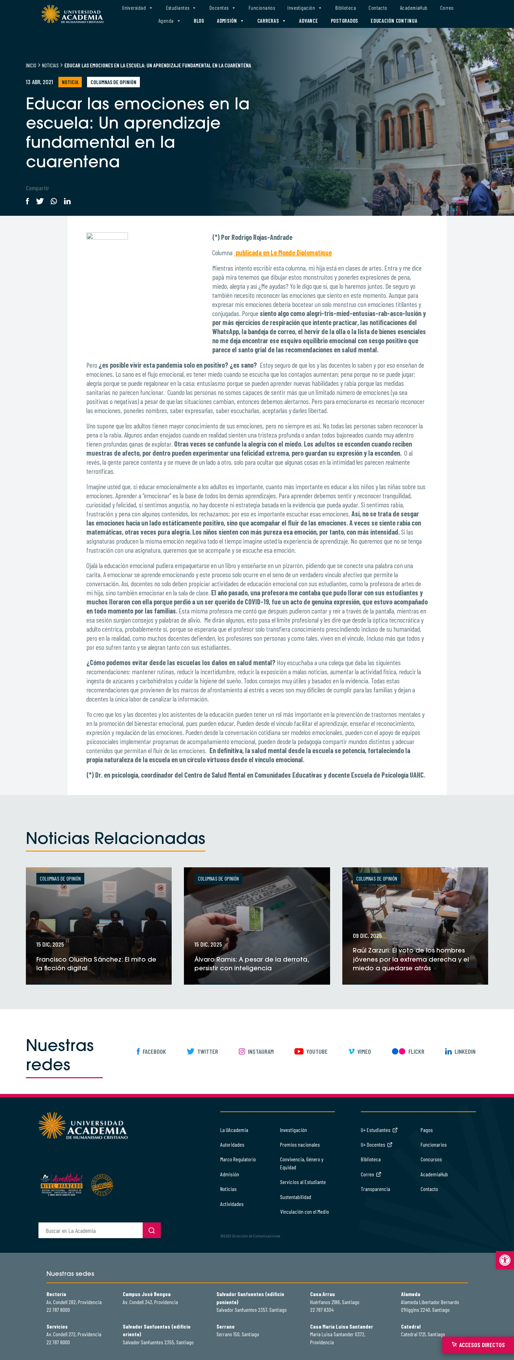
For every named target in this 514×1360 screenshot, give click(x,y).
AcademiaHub (414, 8)
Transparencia (375, 1188)
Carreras (268, 20)
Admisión (227, 20)
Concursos (431, 1159)
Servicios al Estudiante (303, 1181)
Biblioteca (345, 8)
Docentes (219, 8)
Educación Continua (394, 20)
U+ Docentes (373, 1144)
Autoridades (232, 1144)
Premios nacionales (300, 1144)
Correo (447, 8)
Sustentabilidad (295, 1196)
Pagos (427, 1129)
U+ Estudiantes (376, 1129)
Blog (199, 20)
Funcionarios (262, 8)
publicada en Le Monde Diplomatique (283, 252)
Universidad (134, 8)
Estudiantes (178, 8)
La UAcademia (234, 1129)
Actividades (232, 1203)
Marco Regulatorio (238, 1159)
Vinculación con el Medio (304, 1211)
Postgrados (344, 20)
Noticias (50, 65)
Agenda (166, 20)
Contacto (378, 8)
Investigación (301, 8)
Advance (308, 20)
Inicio (31, 65)
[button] (505, 1260)
